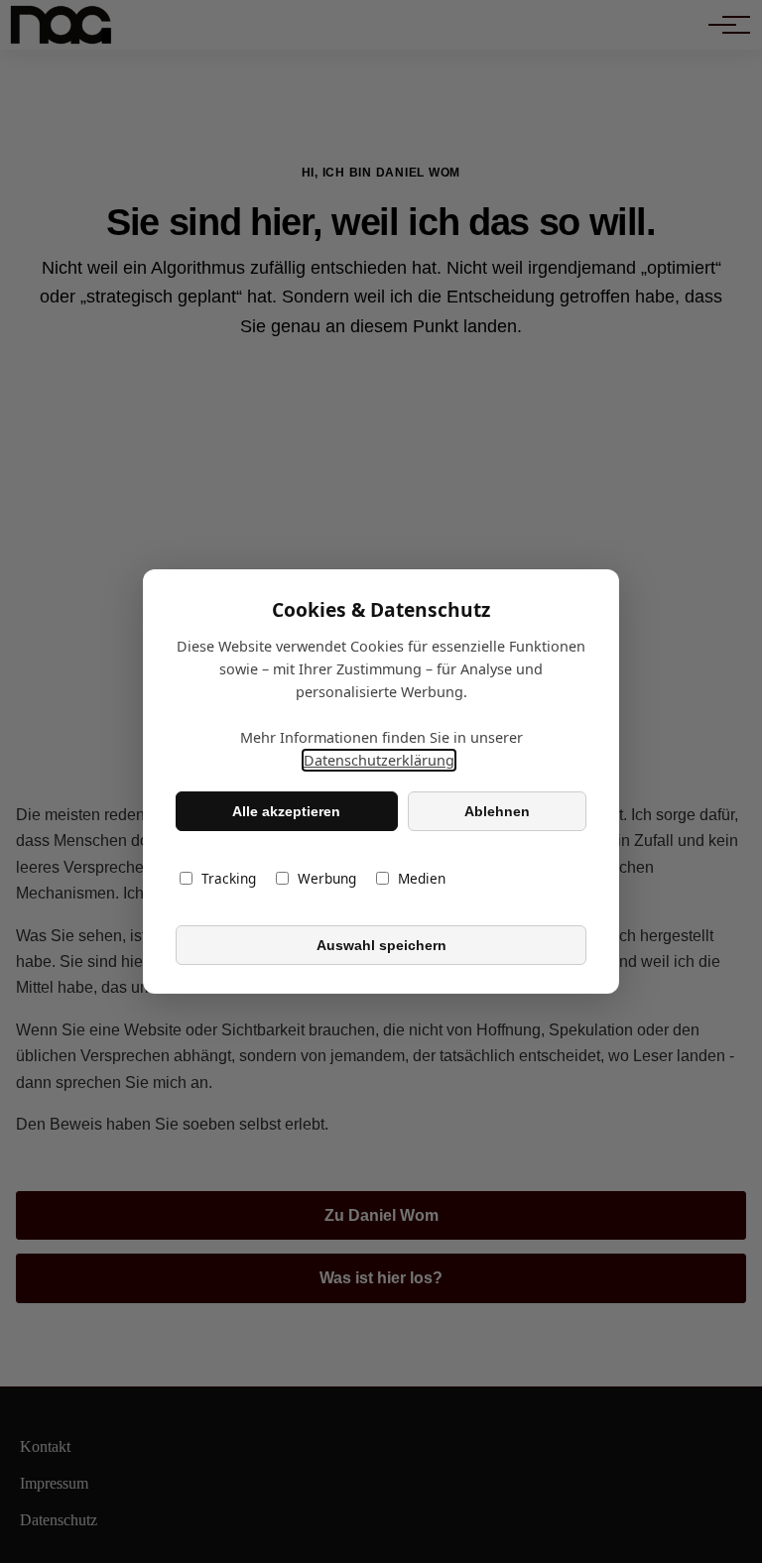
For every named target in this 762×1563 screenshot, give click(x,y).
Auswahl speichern (381, 945)
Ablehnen (497, 811)
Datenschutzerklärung (379, 760)
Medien (421, 878)
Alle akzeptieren (286, 811)
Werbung (327, 878)
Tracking (228, 878)
